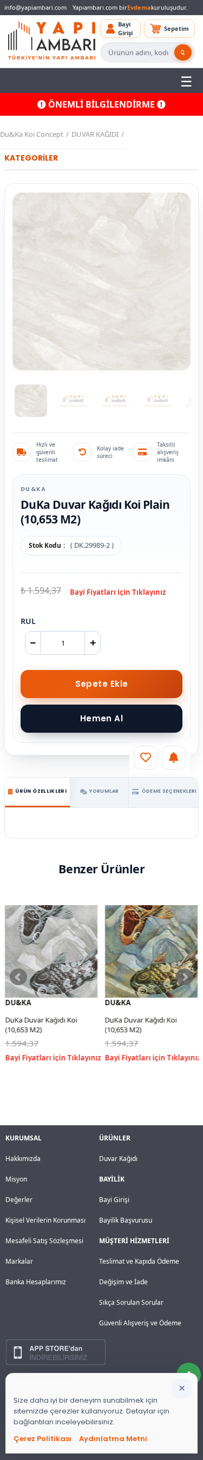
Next (184, 977)
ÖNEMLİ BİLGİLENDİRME (101, 104)
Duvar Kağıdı (118, 1158)
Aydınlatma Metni (113, 1439)
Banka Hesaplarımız (35, 1281)
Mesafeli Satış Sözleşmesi (44, 1240)
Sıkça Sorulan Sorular (131, 1302)
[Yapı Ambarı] (52, 41)
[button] (120, 29)
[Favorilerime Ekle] (146, 757)
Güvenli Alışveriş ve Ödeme (140, 1323)
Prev (18, 977)
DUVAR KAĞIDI (95, 134)
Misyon (16, 1179)
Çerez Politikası (42, 1439)
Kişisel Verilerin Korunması (45, 1220)
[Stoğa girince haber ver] (174, 757)
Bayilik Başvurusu (125, 1220)
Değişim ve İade (123, 1281)
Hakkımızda (23, 1158)
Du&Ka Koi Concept (31, 134)
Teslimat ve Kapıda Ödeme (139, 1261)
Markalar (19, 1261)
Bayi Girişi (114, 1199)
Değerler (18, 1199)
